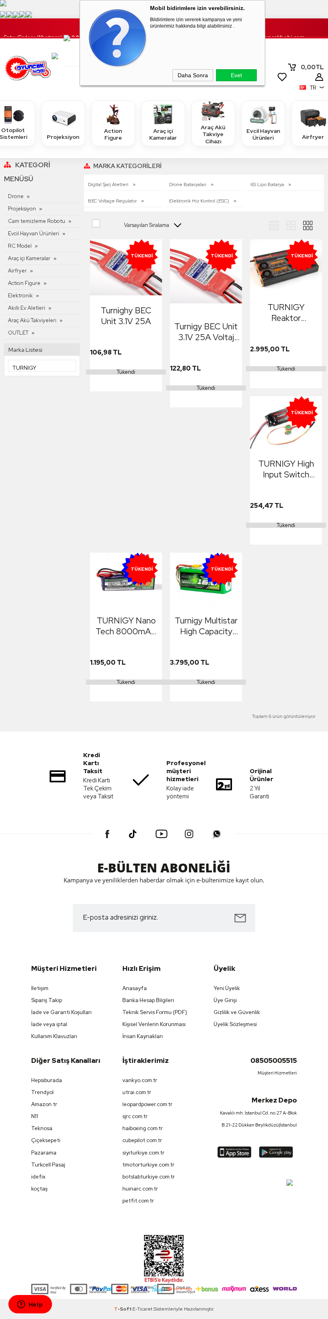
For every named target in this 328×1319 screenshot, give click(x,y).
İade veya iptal (49, 1024)
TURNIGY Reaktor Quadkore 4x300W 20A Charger (286, 312)
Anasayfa (134, 988)
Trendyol (42, 1092)
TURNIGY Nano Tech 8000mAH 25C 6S (126, 626)
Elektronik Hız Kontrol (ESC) (199, 201)
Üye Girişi (225, 1000)
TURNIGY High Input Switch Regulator (286, 469)
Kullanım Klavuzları (54, 1036)
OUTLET (18, 332)
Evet (236, 75)
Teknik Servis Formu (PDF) (154, 1012)
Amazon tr (44, 1104)
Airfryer (17, 270)
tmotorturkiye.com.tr (148, 1164)
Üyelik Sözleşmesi (235, 1024)
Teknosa (41, 1128)
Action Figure (113, 134)
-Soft (123, 1309)
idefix (38, 1176)
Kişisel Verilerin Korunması (154, 1024)
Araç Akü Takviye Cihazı (213, 134)
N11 (34, 1116)
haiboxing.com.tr (142, 1128)
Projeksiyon (63, 136)
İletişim (39, 988)
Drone (16, 196)
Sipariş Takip (46, 1000)
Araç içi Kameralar (163, 134)
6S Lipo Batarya (268, 184)
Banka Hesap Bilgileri (148, 1000)
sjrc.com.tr (135, 1116)
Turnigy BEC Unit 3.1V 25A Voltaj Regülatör (206, 332)
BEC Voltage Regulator (113, 201)
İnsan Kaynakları (142, 1036)
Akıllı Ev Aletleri (26, 308)
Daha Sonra (193, 75)
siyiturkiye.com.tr (143, 1152)
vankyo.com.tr (139, 1080)
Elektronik (20, 295)
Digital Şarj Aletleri (109, 184)
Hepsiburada (46, 1080)
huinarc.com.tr (140, 1188)
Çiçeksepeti (45, 1140)
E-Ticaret (142, 1309)
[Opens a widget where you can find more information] (30, 1305)
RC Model (20, 246)
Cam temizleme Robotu (36, 221)
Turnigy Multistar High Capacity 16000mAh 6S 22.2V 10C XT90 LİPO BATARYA (206, 626)
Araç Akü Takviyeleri (32, 320)
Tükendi (126, 372)
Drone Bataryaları (188, 184)
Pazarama (43, 1152)
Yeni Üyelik (227, 988)
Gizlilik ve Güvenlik (237, 1012)
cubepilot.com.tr (142, 1140)
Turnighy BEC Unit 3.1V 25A (126, 316)
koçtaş (39, 1188)
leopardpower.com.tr (147, 1104)
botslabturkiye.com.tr (148, 1176)
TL (312, 67)
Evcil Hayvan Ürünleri (263, 134)
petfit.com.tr (138, 1200)
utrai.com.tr (136, 1092)
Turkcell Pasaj (48, 1164)
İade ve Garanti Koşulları (61, 1012)
